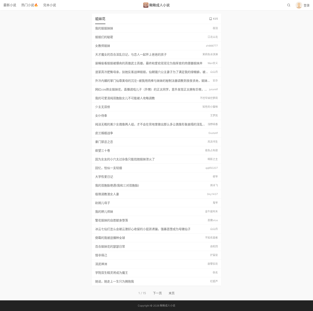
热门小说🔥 (29, 5)
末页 (172, 293)
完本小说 (49, 5)
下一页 (157, 293)
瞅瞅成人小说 (159, 5)
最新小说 (9, 5)
